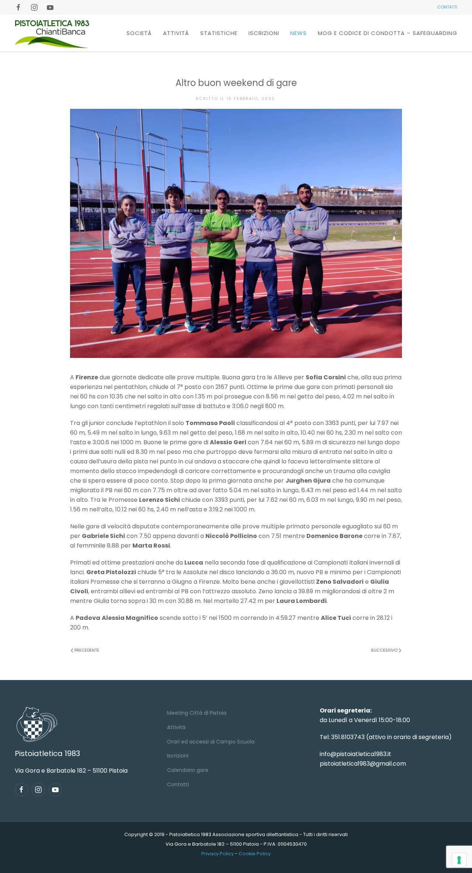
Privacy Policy (217, 853)
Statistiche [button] (218, 33)
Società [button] (139, 33)
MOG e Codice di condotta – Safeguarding (387, 33)
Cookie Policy (255, 853)
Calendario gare (187, 770)
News (298, 33)
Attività (176, 727)
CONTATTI (447, 7)
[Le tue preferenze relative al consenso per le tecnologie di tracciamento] (459, 860)
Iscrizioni (264, 33)
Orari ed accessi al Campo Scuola (210, 741)
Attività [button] (176, 33)
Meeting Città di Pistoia (196, 713)
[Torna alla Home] (52, 33)
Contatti (178, 784)
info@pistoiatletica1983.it (355, 754)
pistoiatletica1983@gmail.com (363, 763)
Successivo (384, 650)
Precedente (86, 650)
